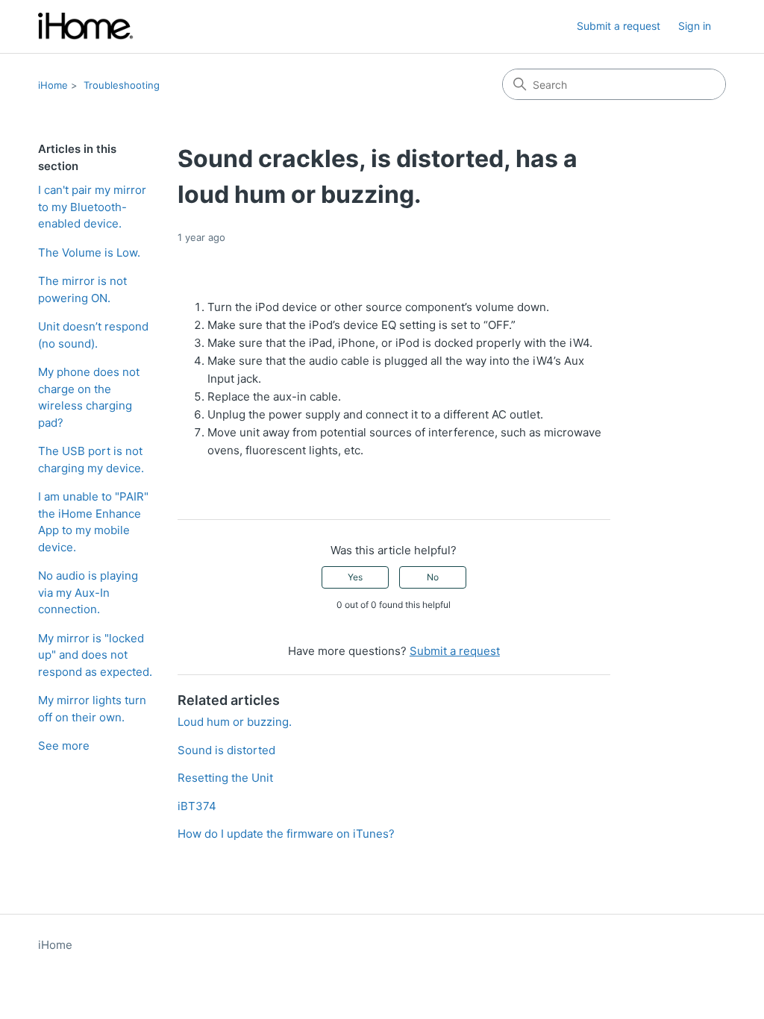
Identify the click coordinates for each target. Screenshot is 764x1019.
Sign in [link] (694, 25)
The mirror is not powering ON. (82, 289)
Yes (355, 577)
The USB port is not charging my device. (91, 459)
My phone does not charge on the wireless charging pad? (89, 397)
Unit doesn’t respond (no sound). (93, 335)
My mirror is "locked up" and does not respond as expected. (95, 655)
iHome (53, 85)
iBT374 (197, 806)
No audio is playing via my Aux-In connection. (88, 592)
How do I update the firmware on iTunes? (286, 834)
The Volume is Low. (89, 252)
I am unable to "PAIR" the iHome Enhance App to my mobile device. (93, 521)
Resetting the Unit (225, 778)
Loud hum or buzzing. (235, 722)
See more (64, 746)
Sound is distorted (226, 750)
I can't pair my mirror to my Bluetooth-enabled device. (92, 207)
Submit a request (618, 25)
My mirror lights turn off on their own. (92, 708)
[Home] (86, 26)
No (433, 577)
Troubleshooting (122, 85)
